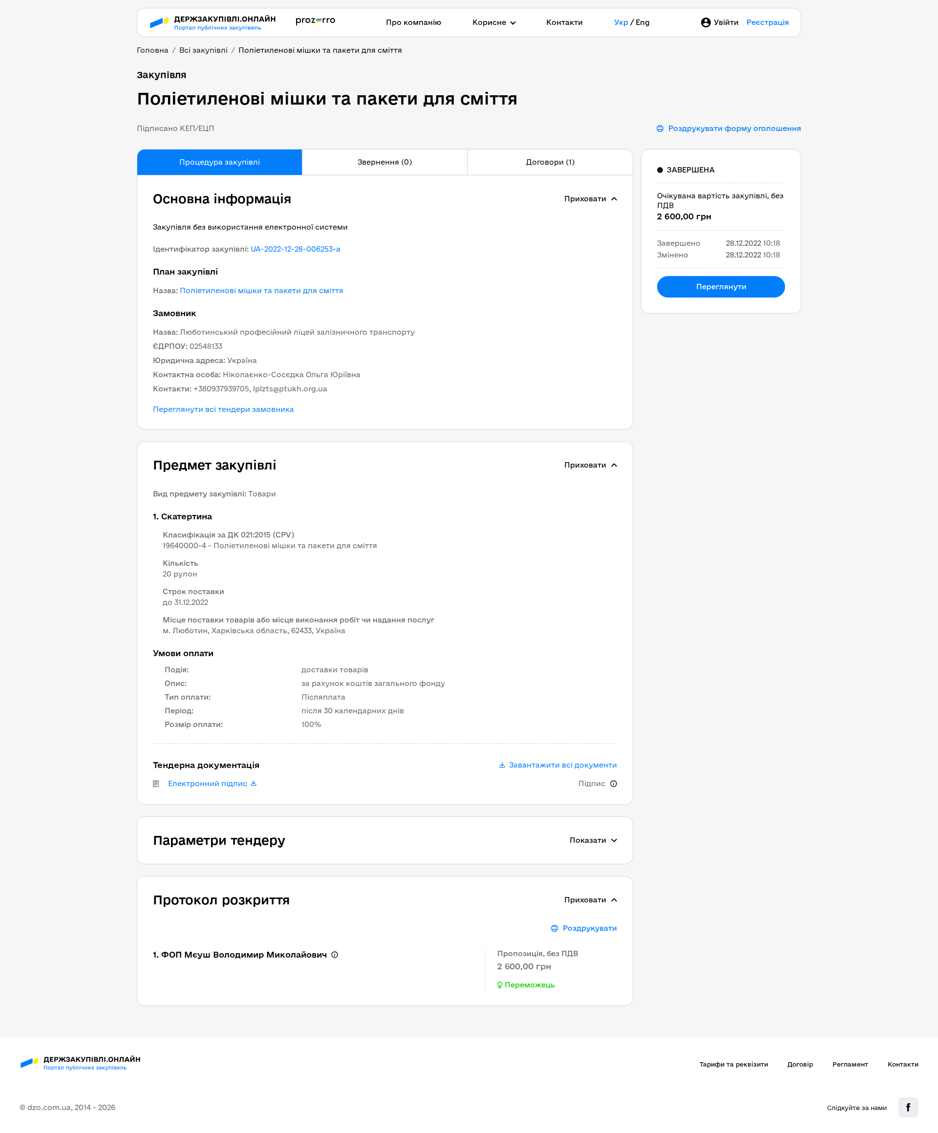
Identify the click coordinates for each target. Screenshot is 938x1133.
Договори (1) (550, 162)
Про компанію (413, 22)
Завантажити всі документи (563, 765)
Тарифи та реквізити (734, 1064)
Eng (643, 22)
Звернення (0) (385, 162)
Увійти (726, 22)
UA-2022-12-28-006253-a (296, 249)
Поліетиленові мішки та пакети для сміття (261, 290)
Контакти (564, 22)
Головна (153, 50)
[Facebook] (908, 1107)
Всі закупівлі (203, 50)
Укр (621, 22)
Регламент (850, 1064)
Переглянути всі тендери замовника (223, 409)
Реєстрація (767, 22)
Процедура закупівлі (219, 162)
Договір (800, 1064)
